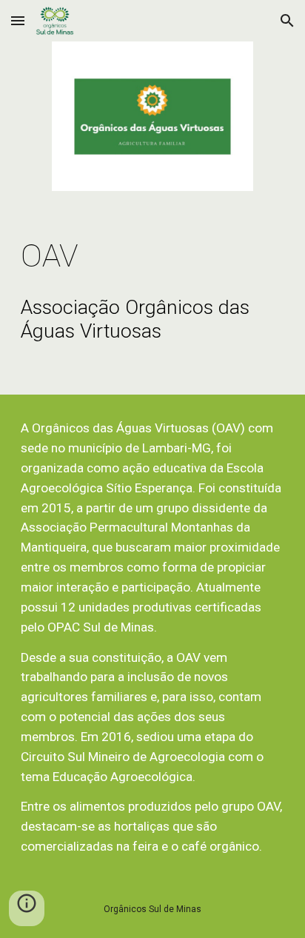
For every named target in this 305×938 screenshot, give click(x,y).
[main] (152, 256)
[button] (18, 20)
